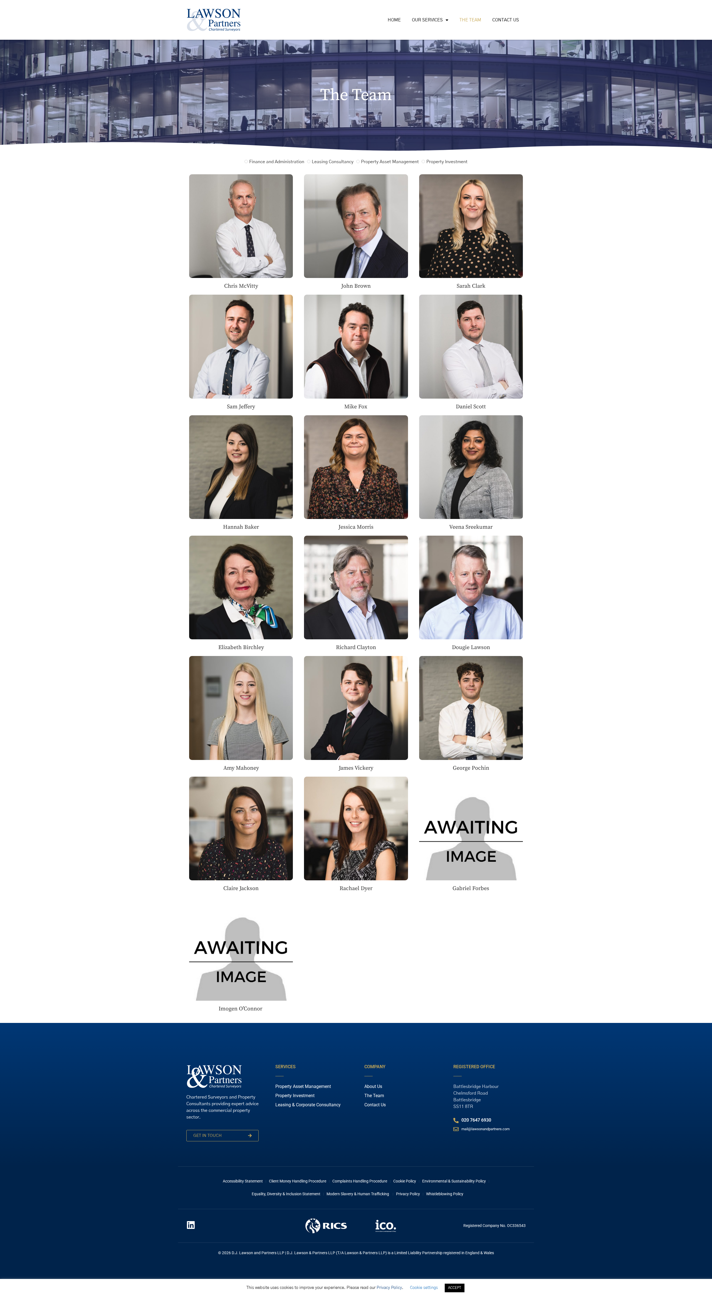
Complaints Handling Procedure (359, 1181)
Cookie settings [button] (424, 1288)
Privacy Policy (408, 1194)
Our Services (427, 20)
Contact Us (505, 20)
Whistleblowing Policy (444, 1194)
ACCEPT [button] (454, 1288)
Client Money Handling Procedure (297, 1181)
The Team (470, 20)
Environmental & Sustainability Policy (454, 1181)
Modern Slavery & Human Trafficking (358, 1194)
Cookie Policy (404, 1181)
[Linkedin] (190, 1225)
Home (394, 20)
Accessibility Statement (243, 1181)
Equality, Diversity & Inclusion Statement (286, 1194)
